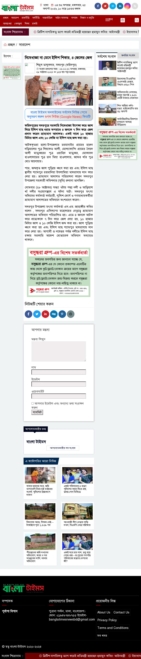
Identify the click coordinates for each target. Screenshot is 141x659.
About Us (103, 612)
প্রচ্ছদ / (12, 45)
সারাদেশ (15, 17)
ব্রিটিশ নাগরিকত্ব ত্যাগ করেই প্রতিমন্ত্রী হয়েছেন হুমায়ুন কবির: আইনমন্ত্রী (67, 32)
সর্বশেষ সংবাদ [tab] (106, 57)
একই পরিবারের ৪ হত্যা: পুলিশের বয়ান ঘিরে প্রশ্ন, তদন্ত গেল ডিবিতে (75, 488)
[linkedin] (120, 6)
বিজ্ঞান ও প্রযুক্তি (87, 17)
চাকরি (34, 23)
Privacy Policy (107, 620)
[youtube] (127, 6)
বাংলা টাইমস (36, 441)
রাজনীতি (25, 17)
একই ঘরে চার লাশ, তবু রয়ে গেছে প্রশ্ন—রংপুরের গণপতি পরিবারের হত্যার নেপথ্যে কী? (77, 557)
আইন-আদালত (61, 17)
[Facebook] (28, 314)
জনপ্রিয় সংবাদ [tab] (128, 55)
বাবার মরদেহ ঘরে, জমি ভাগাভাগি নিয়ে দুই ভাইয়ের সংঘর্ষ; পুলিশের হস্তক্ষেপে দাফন (39, 490)
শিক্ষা (27, 23)
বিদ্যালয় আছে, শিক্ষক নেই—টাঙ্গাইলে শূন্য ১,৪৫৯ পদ (40, 524)
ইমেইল (35, 379)
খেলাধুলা (18, 23)
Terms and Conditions (112, 628)
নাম (33, 367)
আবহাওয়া (7, 23)
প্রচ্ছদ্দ (5, 17)
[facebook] (98, 6)
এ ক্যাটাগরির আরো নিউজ (40, 461)
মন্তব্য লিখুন (38, 339)
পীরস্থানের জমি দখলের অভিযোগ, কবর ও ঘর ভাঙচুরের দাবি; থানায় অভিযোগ (37, 557)
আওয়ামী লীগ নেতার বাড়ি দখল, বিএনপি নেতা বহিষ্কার (77, 524)
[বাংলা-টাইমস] (17, 7)
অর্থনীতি (36, 17)
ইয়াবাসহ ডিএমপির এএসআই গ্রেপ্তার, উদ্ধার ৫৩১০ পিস (126, 81)
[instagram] (112, 6)
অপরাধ (74, 17)
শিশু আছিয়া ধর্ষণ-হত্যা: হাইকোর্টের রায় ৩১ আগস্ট (127, 108)
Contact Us (121, 612)
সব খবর (102, 636)
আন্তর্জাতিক (47, 17)
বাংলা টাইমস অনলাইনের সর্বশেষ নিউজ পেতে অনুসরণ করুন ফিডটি (58, 114)
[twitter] (105, 6)
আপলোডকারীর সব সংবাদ (62, 448)
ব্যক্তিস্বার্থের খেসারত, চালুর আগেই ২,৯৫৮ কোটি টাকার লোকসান (127, 95)
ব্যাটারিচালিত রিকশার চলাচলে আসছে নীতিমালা (127, 121)
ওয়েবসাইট (37, 391)
